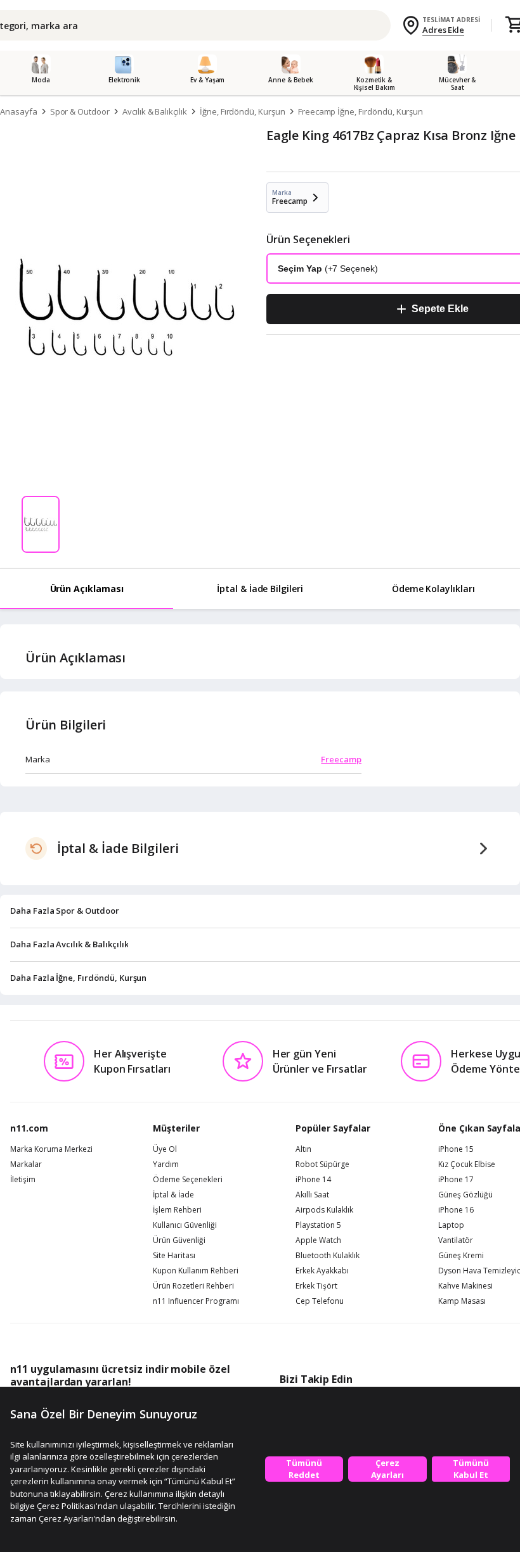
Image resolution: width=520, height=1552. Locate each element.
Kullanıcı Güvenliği (185, 1225)
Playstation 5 (318, 1225)
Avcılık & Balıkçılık (154, 111)
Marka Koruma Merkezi (51, 1149)
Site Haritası (174, 1256)
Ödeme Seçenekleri (188, 1180)
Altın (303, 1149)
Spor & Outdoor (80, 111)
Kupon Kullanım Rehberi (195, 1271)
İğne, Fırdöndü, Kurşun (242, 111)
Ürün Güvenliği (179, 1240)
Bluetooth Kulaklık (328, 1256)
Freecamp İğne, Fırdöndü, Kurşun (360, 111)
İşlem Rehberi (177, 1210)
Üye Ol (165, 1149)
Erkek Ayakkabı (322, 1271)
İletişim (23, 1180)
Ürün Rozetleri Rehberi (193, 1286)
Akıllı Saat (312, 1195)
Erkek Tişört (316, 1286)
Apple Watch (318, 1240)
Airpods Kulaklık (324, 1210)
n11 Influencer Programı (196, 1301)
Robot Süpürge (322, 1164)
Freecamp (341, 759)
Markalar (26, 1164)
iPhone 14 (313, 1180)
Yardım (166, 1164)
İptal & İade (173, 1195)
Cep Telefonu (320, 1301)
